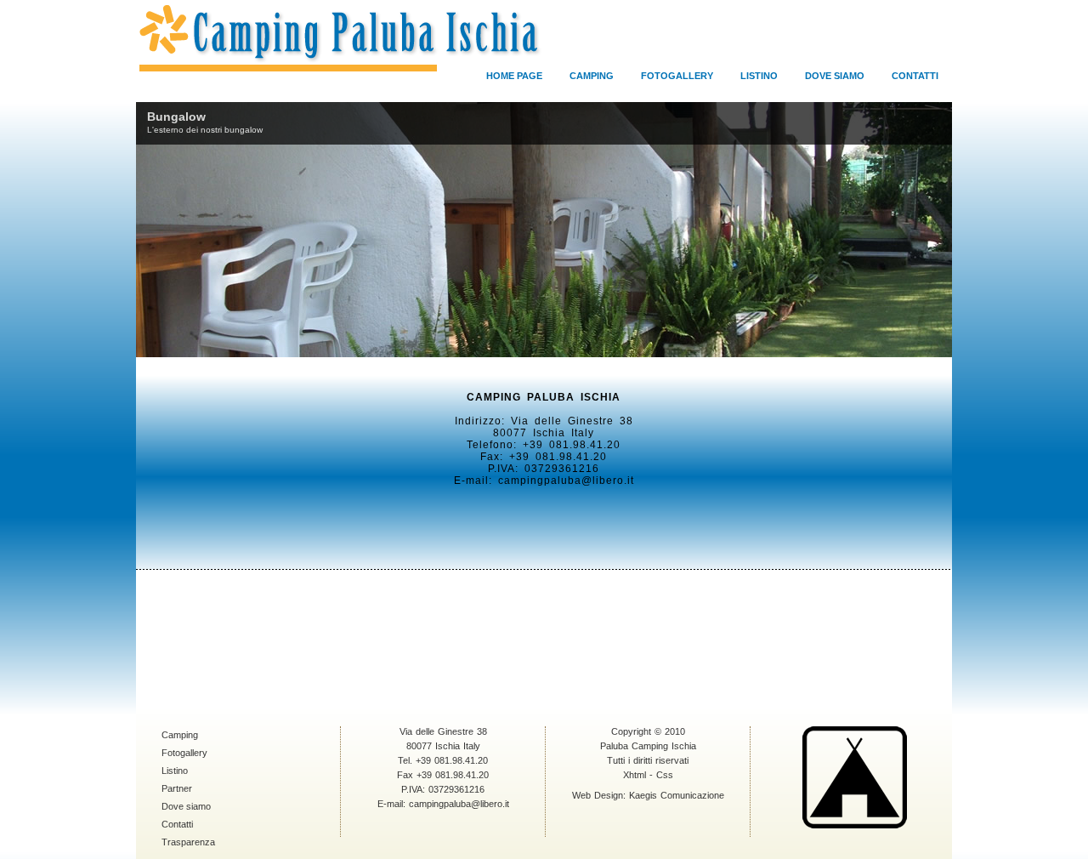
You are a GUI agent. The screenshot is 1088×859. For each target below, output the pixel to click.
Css (664, 775)
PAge (514, 76)
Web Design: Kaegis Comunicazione (648, 795)
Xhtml (634, 775)
